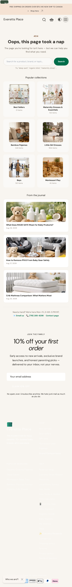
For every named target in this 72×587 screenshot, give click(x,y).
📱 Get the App (47, 504)
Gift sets (43, 438)
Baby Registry (46, 518)
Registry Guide (47, 513)
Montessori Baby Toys (18, 479)
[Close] (22, 579)
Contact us (45, 538)
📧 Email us (18, 315)
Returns (43, 548)
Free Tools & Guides (49, 494)
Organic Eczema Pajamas (20, 469)
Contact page (52, 315)
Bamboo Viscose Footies (20, 484)
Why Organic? (46, 509)
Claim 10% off (21, 386)
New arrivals (45, 428)
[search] (44, 19)
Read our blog (46, 469)
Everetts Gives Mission (51, 474)
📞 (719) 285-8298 (35, 315)
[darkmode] (59, 20)
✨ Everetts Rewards (50, 533)
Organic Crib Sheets (17, 489)
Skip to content (6, 3)
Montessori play (47, 443)
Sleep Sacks (13, 474)
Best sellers (45, 433)
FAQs (41, 528)
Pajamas (43, 448)
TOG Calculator (47, 499)
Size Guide (44, 489)
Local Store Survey (49, 484)
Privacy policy (46, 553)
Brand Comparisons (50, 453)
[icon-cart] (51, 19)
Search (61, 61)
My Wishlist (45, 523)
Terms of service (48, 558)
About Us (44, 479)
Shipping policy (47, 543)
